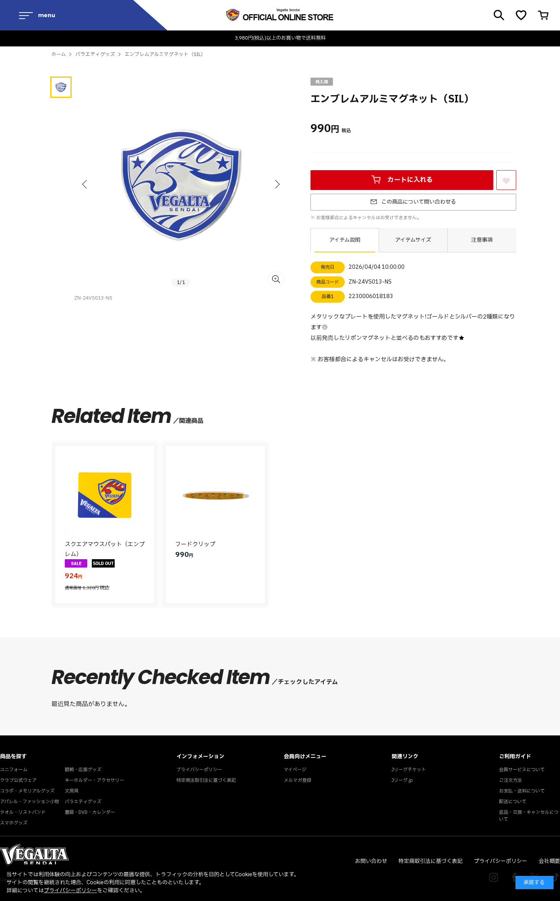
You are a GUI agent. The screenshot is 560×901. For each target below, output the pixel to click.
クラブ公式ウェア (18, 780)
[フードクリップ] (215, 495)
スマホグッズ (13, 823)
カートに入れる (410, 180)
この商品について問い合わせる (418, 202)
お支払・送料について (522, 791)
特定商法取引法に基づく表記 (206, 780)
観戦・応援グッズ (83, 769)
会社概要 (549, 861)
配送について (512, 801)
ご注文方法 (510, 780)
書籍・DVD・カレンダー (90, 812)
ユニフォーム (13, 769)
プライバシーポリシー (199, 769)
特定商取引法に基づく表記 (430, 861)
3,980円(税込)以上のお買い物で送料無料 (280, 38)
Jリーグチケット (409, 769)
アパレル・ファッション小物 (29, 801)
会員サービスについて (522, 769)
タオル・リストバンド (23, 812)
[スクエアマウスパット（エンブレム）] (105, 495)
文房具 (71, 791)
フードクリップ (195, 544)
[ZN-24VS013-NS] (60, 87)
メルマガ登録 (297, 780)
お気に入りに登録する (506, 189)
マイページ (295, 769)
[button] (85, 184)
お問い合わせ (371, 861)
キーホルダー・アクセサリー (94, 780)
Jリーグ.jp (402, 780)
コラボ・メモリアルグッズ (27, 791)
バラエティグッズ (83, 801)
